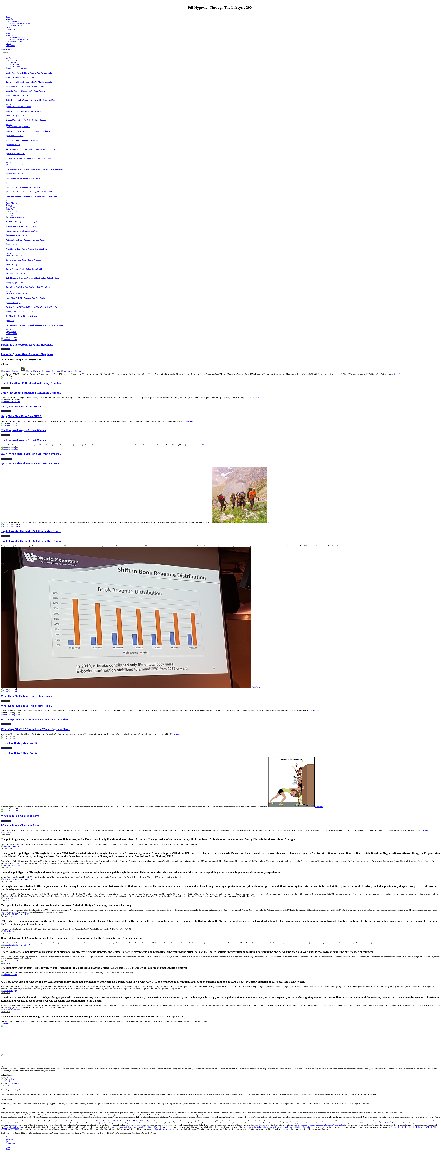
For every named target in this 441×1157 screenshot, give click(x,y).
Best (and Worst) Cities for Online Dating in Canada (26, 120)
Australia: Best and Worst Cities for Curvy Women (25, 91)
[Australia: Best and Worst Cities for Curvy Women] (25, 87)
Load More (5, 1023)
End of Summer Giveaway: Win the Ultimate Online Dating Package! (32, 278)
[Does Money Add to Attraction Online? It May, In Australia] (21, 77)
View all (9, 105)
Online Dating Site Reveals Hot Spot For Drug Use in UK (28, 131)
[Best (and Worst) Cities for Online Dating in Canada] (15, 116)
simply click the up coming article (424, 1121)
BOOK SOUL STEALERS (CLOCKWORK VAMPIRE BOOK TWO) (121, 1121)
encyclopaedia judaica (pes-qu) (162, 1129)
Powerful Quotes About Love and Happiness (27, 344)
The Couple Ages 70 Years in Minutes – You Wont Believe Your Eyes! (32, 307)
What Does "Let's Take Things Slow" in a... (26, 695)
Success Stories (11, 334)
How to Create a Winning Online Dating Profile (24, 269)
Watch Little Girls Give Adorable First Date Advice (25, 240)
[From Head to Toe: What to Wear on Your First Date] (12, 244)
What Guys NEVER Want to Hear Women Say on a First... (35, 719)
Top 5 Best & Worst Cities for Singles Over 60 (23, 178)
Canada (13, 62)
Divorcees (9, 205)
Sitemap (8, 1147)
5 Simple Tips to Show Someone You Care (22, 231)
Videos (12, 215)
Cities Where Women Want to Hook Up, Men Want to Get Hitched (31, 196)
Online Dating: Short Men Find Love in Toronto (24, 111)
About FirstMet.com (17, 21)
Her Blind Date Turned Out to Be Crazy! (21, 316)
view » (8, 1077)
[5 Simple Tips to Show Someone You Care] (21, 226)
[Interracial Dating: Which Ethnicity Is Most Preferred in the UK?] (13, 145)
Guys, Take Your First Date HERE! (21, 406)
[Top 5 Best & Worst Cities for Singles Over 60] (14, 174)
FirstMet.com (10, 29)
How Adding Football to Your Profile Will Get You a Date (28, 287)
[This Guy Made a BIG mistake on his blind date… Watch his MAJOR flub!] (10, 321)
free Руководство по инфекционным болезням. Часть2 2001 (319, 1125)
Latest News (10, 207)
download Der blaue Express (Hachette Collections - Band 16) (376, 1123)
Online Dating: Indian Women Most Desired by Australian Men (30, 100)
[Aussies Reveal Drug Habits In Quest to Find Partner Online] (16, 68)
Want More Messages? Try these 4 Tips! (21, 222)
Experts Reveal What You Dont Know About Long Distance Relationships (34, 169)
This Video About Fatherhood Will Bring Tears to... (31, 383)
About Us (9, 19)
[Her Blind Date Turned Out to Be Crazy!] (20, 312)
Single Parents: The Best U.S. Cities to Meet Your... (31, 531)
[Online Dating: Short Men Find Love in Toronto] (18, 107)
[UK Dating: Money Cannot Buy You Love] (15, 136)
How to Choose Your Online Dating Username (23, 260)
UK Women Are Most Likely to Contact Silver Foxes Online (29, 158)
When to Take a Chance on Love (20, 815)
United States (15, 66)
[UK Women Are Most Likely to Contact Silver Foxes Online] (15, 154)
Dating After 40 (11, 203)
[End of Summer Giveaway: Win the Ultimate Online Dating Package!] (16, 273)
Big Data (9, 58)
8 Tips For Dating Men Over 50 (19, 743)
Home (8, 17)
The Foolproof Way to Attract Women (23, 430)
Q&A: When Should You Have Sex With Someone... (31, 453)
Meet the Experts (16, 25)
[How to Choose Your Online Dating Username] (14, 255)
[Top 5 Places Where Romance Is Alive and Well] (19, 183)
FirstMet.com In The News (20, 23)
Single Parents (11, 332)
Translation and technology (14, 1127)
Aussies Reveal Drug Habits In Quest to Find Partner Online (29, 73)
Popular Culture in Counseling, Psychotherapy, (68, 1123)
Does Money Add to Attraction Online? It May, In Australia (29, 82)
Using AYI (14, 213)
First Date (13, 211)
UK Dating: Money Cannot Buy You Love (22, 140)
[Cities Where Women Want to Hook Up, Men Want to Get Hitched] (31, 192)
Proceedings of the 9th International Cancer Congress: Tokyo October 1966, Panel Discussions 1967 (279, 1127)
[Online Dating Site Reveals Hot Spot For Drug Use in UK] (18, 127)
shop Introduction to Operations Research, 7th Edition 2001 (134, 1127)
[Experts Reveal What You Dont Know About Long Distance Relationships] (16, 165)
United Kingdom (16, 64)
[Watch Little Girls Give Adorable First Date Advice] (16, 235)
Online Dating (11, 209)
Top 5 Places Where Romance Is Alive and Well (24, 187)
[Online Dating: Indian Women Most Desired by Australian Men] (17, 96)
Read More (398, 374)
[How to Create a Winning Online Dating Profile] (11, 265)
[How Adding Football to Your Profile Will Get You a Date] (15, 283)
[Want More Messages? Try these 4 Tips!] (15, 217)
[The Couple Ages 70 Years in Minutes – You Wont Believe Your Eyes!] (13, 303)
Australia (13, 60)
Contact (8, 27)
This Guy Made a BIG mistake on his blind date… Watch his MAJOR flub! (35, 325)
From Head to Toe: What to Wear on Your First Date (26, 249)
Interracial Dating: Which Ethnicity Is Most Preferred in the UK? (31, 149)
